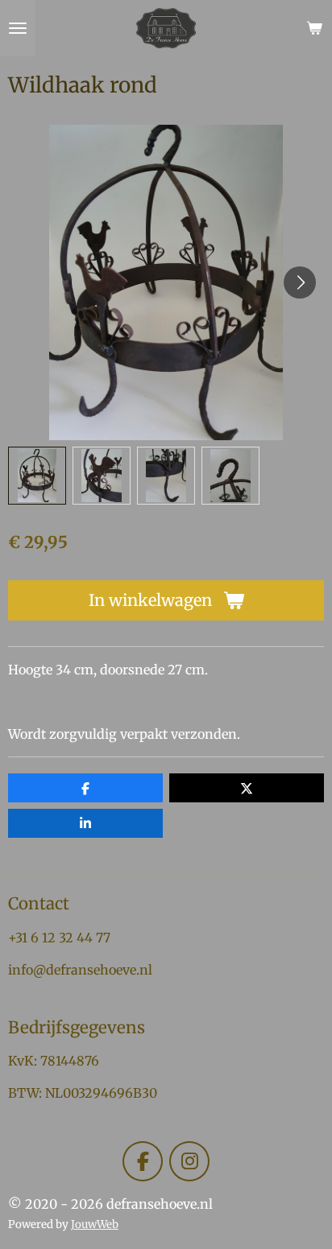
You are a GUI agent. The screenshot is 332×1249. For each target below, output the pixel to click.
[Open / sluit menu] (17, 28)
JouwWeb (94, 1224)
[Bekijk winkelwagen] (314, 28)
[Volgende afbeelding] (300, 282)
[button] (37, 476)
